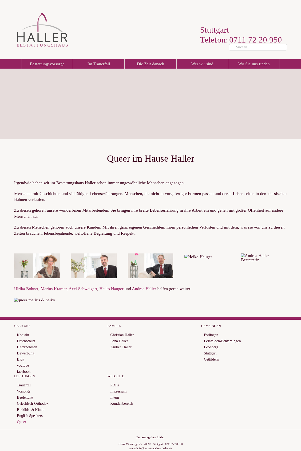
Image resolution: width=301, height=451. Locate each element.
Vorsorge (23, 391)
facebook (24, 371)
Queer (21, 421)
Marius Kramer (54, 288)
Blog (20, 359)
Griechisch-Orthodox (32, 403)
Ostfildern (211, 359)
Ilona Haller (119, 341)
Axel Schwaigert (83, 288)
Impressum (118, 391)
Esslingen (211, 334)
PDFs (114, 385)
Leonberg (211, 347)
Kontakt (23, 334)
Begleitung (25, 397)
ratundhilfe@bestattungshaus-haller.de (150, 448)
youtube (23, 365)
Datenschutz (26, 341)
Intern (114, 397)
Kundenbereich (121, 403)
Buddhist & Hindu (30, 409)
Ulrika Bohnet (26, 288)
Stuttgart (210, 353)
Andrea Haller (144, 288)
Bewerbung (25, 353)
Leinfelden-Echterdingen (222, 341)
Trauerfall (24, 385)
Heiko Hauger (111, 288)
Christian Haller (122, 334)
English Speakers (30, 415)
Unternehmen (27, 347)
